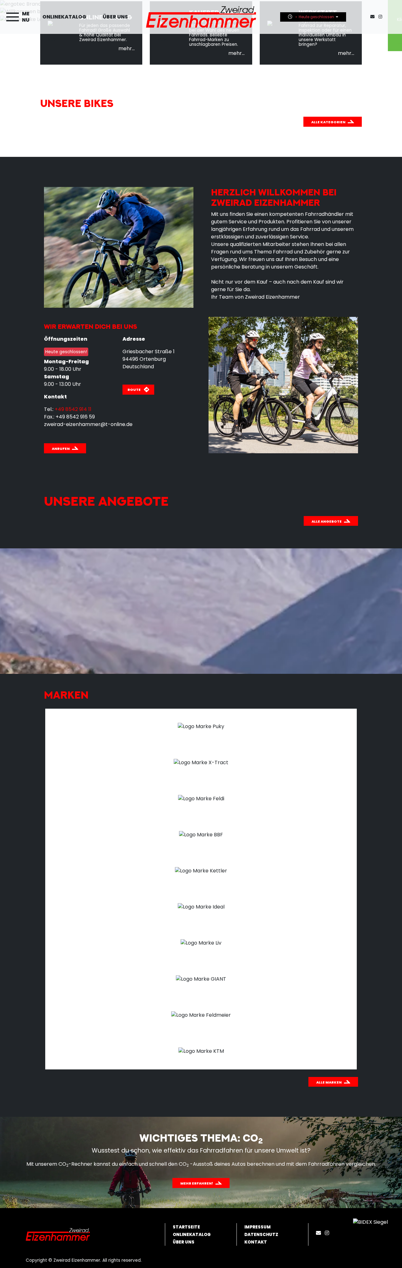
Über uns (115, 16)
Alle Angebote (327, 521)
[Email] (319, 1233)
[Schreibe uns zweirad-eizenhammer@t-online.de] (373, 17)
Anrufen (61, 448)
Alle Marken (329, 1082)
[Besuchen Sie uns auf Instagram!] (381, 17)
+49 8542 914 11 (73, 409)
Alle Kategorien (328, 122)
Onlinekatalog (64, 16)
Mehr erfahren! (196, 1183)
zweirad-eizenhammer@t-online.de (88, 424)
